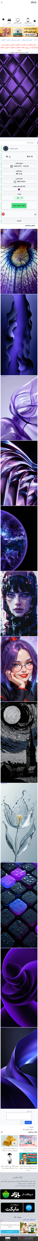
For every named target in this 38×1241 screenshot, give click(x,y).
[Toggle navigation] (1, 2)
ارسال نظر (28, 1122)
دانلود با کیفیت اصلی (19, 205)
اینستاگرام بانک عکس (29, 1219)
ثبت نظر (29, 1111)
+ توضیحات (30, 142)
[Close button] (37, 1221)
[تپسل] (1, 28)
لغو (22, 1122)
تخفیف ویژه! (10, 1232)
